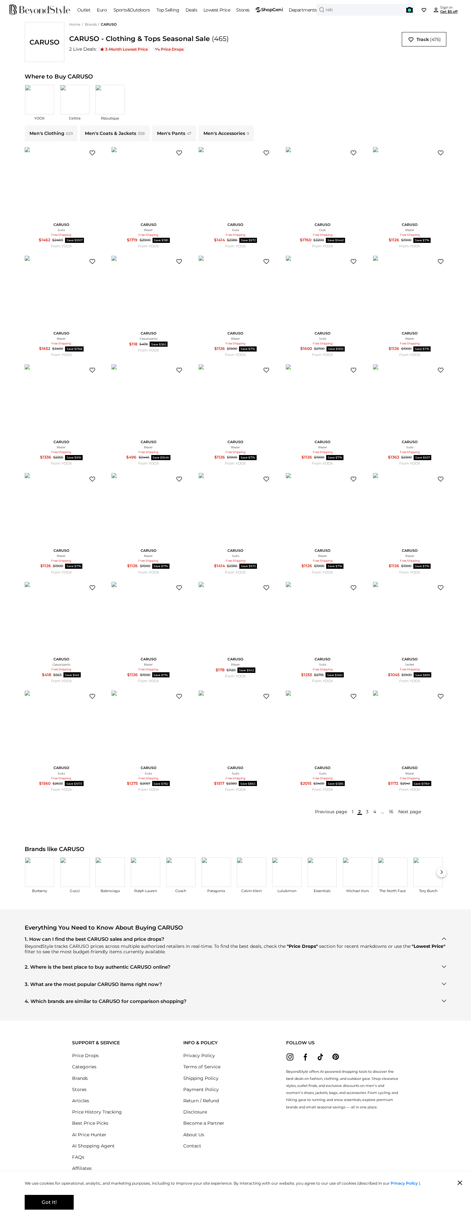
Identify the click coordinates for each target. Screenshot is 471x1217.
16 (391, 811)
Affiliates (82, 1168)
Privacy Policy (199, 1055)
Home (74, 24)
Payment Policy (201, 1089)
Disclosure (195, 1111)
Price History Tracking (97, 1111)
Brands (91, 24)
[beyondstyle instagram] (290, 1057)
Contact (192, 1145)
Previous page (331, 811)
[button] (409, 9)
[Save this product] (92, 153)
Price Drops (85, 1055)
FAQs (78, 1157)
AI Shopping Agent (93, 1145)
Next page (409, 811)
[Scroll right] (442, 872)
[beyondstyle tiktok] (321, 1057)
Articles (80, 1100)
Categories (84, 1066)
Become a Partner (203, 1123)
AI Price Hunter (89, 1134)
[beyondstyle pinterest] (336, 1057)
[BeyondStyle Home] (40, 10)
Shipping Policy (201, 1078)
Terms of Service (201, 1066)
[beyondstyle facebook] (305, 1057)
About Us (193, 1134)
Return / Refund (201, 1100)
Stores (79, 1089)
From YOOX (61, 246)
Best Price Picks (90, 1123)
